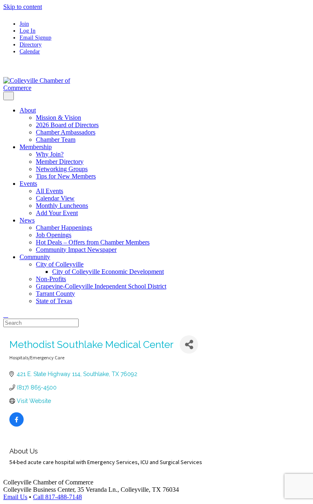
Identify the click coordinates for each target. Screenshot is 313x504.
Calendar (30, 51)
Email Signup (35, 37)
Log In (27, 30)
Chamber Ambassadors (65, 132)
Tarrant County (55, 293)
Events (28, 183)
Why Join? (50, 154)
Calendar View (55, 198)
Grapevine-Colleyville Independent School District (101, 286)
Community (35, 256)
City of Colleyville (60, 264)
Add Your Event (57, 212)
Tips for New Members (66, 176)
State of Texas (54, 300)
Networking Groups (62, 168)
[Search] (5, 314)
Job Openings (53, 234)
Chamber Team (55, 139)
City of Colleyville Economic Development (108, 271)
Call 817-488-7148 (57, 496)
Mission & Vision (58, 117)
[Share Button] (189, 344)
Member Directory (60, 161)
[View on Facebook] (16, 424)
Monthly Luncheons (62, 205)
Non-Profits (51, 278)
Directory (31, 44)
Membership (36, 146)
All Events (49, 190)
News (27, 220)
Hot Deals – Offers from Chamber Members (93, 242)
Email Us (15, 496)
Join (24, 23)
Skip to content (22, 6)
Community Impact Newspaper (76, 249)
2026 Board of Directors (67, 124)
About (28, 110)
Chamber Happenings (64, 227)
